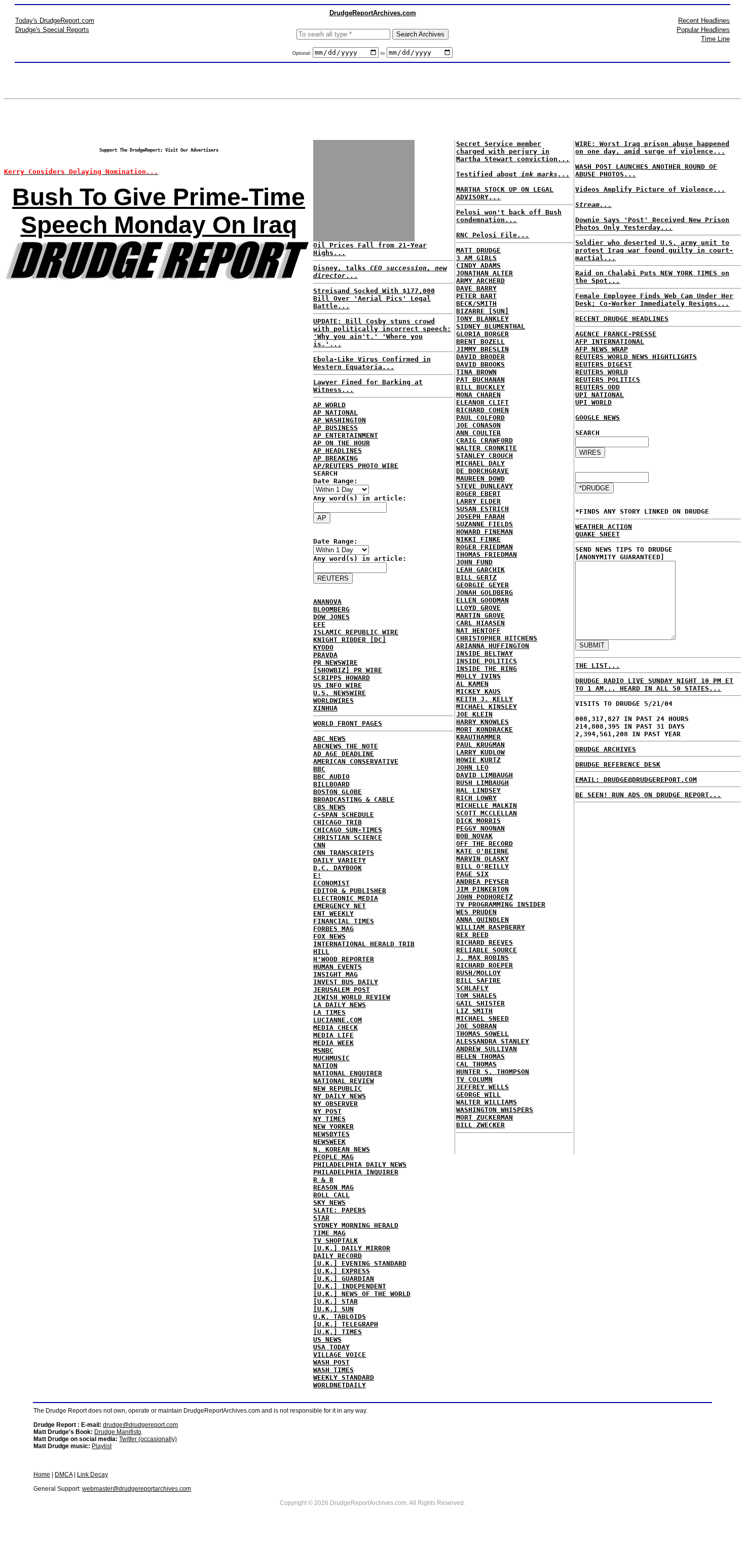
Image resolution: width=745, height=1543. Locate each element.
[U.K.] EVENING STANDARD (359, 1263)
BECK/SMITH (476, 303)
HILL (321, 951)
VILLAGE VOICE (339, 1354)
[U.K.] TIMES (337, 1332)
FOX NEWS (329, 936)
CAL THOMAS (476, 1064)
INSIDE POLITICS (486, 661)
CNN (319, 845)
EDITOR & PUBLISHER (349, 890)
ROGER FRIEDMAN (484, 547)
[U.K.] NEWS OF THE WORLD (362, 1294)
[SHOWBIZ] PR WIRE (347, 670)
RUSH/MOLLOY (478, 973)
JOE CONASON (478, 425)
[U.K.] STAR (335, 1301)
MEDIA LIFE (333, 1035)
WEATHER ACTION (603, 526)
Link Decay (92, 1474)
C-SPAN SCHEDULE (343, 814)
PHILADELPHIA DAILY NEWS (359, 1164)
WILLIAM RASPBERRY (490, 927)
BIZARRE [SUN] (482, 311)
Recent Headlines (704, 20)
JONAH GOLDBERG (484, 592)
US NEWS (327, 1339)
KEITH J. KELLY (484, 699)
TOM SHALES (476, 995)
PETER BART (476, 296)
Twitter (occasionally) (148, 1439)
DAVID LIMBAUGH (484, 775)
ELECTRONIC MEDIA (345, 898)
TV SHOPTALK (335, 1240)
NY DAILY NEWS (339, 1096)
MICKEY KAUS (478, 691)
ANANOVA (327, 601)
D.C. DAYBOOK (337, 868)
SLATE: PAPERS (339, 1210)
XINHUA (325, 708)
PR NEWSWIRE (335, 662)
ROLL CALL (331, 1195)
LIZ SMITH (474, 1011)
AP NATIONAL (335, 412)
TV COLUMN (474, 1079)
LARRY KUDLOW (480, 752)
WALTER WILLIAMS (486, 1102)
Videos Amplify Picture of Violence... (650, 189)
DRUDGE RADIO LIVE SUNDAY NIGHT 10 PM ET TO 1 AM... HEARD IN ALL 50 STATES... (654, 684)
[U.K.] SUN (333, 1309)
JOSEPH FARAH (480, 516)
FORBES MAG (333, 928)
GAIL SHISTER (480, 1003)
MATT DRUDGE (478, 250)
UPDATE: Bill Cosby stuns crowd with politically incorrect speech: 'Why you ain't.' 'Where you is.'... (382, 332)
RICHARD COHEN (482, 410)
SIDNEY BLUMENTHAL (490, 326)
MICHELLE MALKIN (486, 805)
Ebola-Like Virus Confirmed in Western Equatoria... (372, 363)
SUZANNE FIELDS (484, 524)
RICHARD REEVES (484, 942)
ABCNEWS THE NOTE (345, 746)
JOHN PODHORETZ (484, 897)
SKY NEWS (329, 1202)
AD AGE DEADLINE (343, 754)
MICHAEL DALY (480, 463)
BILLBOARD (331, 784)
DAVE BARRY (476, 288)
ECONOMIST (331, 883)
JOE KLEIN (474, 714)
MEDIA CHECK (335, 1027)
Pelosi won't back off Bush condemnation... (509, 216)
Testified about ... (513, 174)
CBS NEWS (329, 807)
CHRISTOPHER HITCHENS (496, 638)
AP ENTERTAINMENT (345, 435)
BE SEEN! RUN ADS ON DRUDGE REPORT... (648, 795)
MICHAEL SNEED (482, 1018)
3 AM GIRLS (476, 258)
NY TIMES (329, 1119)
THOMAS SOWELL (482, 1033)
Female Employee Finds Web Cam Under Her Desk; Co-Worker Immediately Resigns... (654, 299)
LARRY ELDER (478, 501)
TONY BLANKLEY (482, 318)
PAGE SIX (472, 874)
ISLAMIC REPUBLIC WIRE (355, 632)
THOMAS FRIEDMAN (486, 554)
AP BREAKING (335, 458)
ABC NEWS (329, 738)
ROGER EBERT (478, 493)
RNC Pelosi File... (492, 235)
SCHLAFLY (472, 988)
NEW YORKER (333, 1126)
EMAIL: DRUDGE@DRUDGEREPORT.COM (636, 779)
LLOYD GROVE (478, 608)
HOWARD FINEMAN (484, 531)
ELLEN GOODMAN (482, 600)
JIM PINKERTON (482, 889)
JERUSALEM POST (341, 989)
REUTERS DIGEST (603, 364)
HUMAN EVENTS (337, 967)
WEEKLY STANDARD (343, 1377)
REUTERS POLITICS (607, 379)
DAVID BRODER (480, 357)
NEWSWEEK (329, 1141)
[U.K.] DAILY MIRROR (351, 1248)
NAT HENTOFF (478, 630)
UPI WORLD (593, 402)
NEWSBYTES (331, 1134)
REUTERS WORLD (601, 372)
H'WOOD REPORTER (343, 959)
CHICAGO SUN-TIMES (347, 830)
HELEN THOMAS (480, 1056)
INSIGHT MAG (335, 974)
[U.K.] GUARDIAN (343, 1278)
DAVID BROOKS (480, 364)
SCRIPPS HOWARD (341, 677)
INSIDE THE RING (486, 668)
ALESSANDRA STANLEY (492, 1041)
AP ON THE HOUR (341, 443)
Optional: (302, 53)
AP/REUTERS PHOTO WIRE (355, 466)
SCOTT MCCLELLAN (486, 813)
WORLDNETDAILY (339, 1385)
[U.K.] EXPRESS (341, 1271)
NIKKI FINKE (478, 539)
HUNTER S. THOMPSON (492, 1071)
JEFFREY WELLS (482, 1087)
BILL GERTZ (476, 577)
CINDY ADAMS (478, 265)
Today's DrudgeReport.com (54, 20)
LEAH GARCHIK (480, 569)
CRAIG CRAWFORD (484, 440)
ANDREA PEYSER (482, 881)
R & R (323, 1179)
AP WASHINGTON (339, 420)
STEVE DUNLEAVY (484, 486)
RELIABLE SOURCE (486, 950)
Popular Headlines (703, 29)
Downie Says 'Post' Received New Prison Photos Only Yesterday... (652, 223)
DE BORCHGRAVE (482, 471)
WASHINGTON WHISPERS (494, 1110)
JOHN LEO (472, 767)
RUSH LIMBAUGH (482, 782)
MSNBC (323, 1050)
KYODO (323, 647)
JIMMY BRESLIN (482, 349)
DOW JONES (331, 617)
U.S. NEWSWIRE (339, 693)
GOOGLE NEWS (597, 417)
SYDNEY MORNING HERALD (355, 1225)
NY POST (327, 1111)
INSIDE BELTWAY (484, 653)
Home (41, 1474)
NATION (325, 1065)
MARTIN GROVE (480, 615)
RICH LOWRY (476, 798)
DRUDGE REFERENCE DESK (617, 764)
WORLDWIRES (333, 700)
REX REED (472, 935)
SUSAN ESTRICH (482, 509)
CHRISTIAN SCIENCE (347, 837)
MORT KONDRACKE (484, 729)
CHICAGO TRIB (337, 822)
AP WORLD (329, 405)
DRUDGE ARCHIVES (605, 749)
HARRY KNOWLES (482, 722)
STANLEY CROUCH (484, 455)
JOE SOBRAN (476, 1026)
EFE (319, 624)
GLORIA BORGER (482, 334)
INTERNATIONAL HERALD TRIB (364, 944)
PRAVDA (325, 655)
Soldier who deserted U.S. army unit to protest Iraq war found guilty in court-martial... (654, 250)
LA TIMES (329, 1012)
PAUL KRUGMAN (480, 744)
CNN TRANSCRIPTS (343, 852)
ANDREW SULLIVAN (486, 1049)
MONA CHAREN (478, 395)
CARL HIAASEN (480, 623)
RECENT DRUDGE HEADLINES (621, 318)
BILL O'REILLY (482, 866)
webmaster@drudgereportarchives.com (136, 1488)
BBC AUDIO (331, 776)
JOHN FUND (474, 562)
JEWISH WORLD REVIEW (351, 997)
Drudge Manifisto (117, 1432)
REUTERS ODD (597, 387)
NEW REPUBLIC (337, 1088)
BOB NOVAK (474, 836)
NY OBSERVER (335, 1103)
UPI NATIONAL (599, 395)
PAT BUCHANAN (480, 379)
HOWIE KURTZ (478, 760)
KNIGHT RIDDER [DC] (349, 639)
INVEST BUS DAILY (345, 982)
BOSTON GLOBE (337, 792)
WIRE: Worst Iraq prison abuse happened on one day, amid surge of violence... (652, 147)
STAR (321, 1218)
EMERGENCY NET (339, 906)
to (383, 53)
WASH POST (331, 1362)
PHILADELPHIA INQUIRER (355, 1172)
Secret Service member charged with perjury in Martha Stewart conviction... (513, 151)
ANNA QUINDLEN (482, 919)
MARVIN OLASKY (482, 859)
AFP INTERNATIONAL (609, 341)
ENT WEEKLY (333, 913)
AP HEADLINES (337, 450)
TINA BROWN (476, 372)
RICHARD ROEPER (484, 965)
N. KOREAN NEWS (341, 1149)
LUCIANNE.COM (337, 1020)
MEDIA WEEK (333, 1043)
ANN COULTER (478, 433)
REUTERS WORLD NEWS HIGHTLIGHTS (636, 357)
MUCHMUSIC (331, 1058)
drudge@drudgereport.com (140, 1424)
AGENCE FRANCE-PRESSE (615, 334)
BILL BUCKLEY (480, 387)
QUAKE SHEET (597, 534)
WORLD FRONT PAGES (347, 723)
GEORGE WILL (478, 1094)
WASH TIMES (333, 1370)
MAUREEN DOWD (480, 478)
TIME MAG (329, 1233)
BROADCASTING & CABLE (353, 799)
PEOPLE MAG (333, 1157)
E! (317, 875)
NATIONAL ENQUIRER (347, 1073)
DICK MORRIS (478, 820)
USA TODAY (331, 1347)
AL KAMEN (472, 684)
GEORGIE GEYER (482, 585)
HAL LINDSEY (478, 790)
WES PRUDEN (476, 912)
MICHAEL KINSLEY (486, 706)
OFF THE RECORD (484, 843)
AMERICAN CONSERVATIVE (355, 761)
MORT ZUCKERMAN (484, 1117)
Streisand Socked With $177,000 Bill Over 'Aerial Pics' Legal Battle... (374, 298)
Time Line (715, 39)
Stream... (593, 204)
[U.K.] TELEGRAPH (345, 1324)
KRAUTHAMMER (478, 737)
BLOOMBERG (331, 609)
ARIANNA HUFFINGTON (492, 646)
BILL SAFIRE (478, 980)
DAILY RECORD (337, 1256)
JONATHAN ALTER (484, 273)
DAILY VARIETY (339, 860)
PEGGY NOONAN (480, 828)
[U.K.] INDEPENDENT (349, 1286)
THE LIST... (597, 665)
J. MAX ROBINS (482, 957)
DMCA (63, 1474)
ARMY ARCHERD (480, 280)
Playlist (101, 1446)
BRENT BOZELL (480, 341)
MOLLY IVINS (478, 676)
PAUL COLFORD (480, 417)
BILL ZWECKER (480, 1125)
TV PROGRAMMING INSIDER (500, 904)
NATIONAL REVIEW (343, 1081)
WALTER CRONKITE (486, 448)
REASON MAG (333, 1187)
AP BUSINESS (335, 428)
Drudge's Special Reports (52, 29)
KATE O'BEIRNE (482, 851)
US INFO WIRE (337, 685)
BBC (319, 769)
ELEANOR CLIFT (482, 402)
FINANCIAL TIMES (343, 921)
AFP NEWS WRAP (601, 349)
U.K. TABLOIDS (339, 1316)
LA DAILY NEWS (339, 1005)
